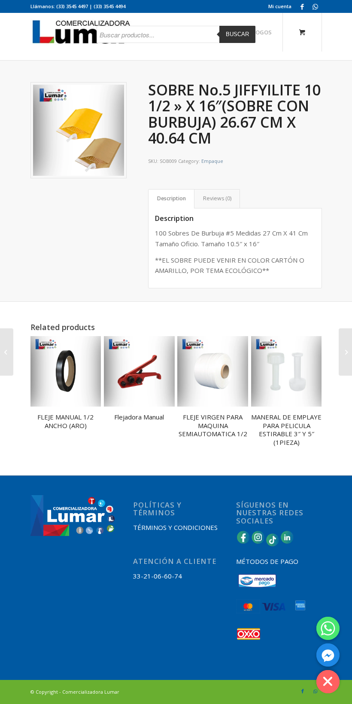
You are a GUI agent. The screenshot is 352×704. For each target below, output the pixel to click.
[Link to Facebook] (302, 6)
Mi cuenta (279, 6)
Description (171, 198)
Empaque (212, 161)
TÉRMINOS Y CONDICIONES (175, 527)
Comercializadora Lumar (90, 692)
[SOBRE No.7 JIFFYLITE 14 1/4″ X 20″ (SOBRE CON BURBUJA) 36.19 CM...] (345, 352)
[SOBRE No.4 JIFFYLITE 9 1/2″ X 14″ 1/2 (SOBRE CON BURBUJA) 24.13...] (6, 352)
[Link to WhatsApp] (315, 6)
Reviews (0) (217, 198)
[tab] (171, 198)
